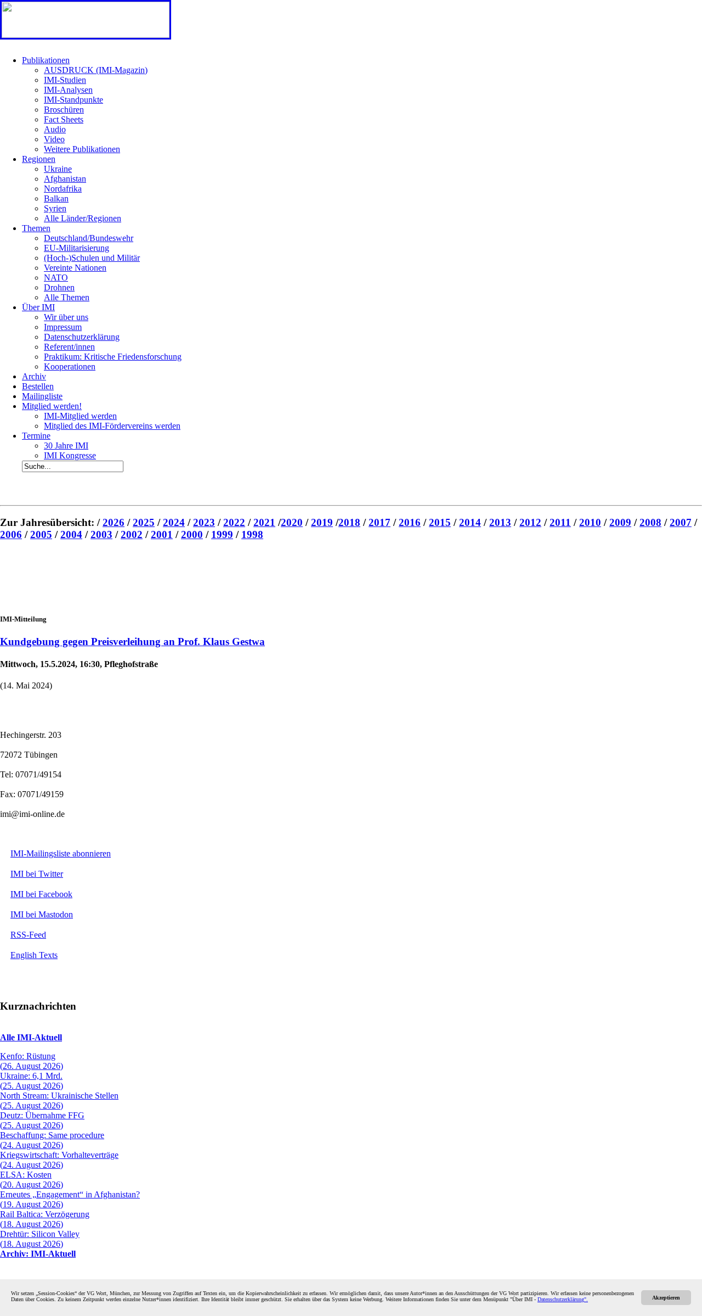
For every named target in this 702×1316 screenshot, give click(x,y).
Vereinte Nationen (75, 267)
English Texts (34, 955)
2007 (681, 522)
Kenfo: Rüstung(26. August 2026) (31, 1061)
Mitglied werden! (52, 406)
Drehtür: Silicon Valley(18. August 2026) (40, 1238)
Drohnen (59, 287)
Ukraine (58, 168)
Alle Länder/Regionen (82, 218)
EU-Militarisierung (76, 248)
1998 (252, 534)
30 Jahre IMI (66, 445)
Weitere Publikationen (82, 149)
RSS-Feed (28, 934)
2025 (144, 522)
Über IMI (38, 307)
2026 (113, 522)
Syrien (55, 208)
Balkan (56, 198)
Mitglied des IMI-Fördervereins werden (112, 425)
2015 (440, 522)
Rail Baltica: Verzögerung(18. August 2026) (44, 1219)
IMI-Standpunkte (73, 99)
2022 (234, 522)
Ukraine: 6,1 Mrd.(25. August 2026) (31, 1080)
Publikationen (46, 60)
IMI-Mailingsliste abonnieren (60, 853)
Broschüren (64, 109)
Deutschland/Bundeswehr (88, 238)
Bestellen (38, 386)
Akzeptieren (666, 1298)
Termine (36, 435)
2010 (590, 522)
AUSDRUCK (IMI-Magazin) (96, 70)
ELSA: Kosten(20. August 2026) (31, 1179)
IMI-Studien (65, 80)
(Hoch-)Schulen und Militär (92, 257)
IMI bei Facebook (41, 894)
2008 (650, 522)
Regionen (38, 159)
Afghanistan (65, 178)
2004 (71, 534)
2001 (162, 534)
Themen (36, 228)
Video (54, 139)
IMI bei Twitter (36, 873)
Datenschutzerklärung (82, 336)
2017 (379, 522)
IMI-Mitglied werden (80, 416)
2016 (410, 522)
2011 (560, 522)
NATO (56, 277)
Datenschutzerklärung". (562, 1299)
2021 (264, 522)
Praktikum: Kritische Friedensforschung (113, 356)
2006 (11, 534)
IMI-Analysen (68, 89)
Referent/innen (69, 346)
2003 (101, 534)
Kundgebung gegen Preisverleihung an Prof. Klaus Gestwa (132, 641)
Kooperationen (69, 366)
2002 (132, 534)
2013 (500, 522)
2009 (620, 522)
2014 (470, 522)
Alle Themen (66, 297)
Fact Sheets (63, 119)
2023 (204, 522)
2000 (192, 534)
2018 (349, 522)
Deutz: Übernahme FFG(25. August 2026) (42, 1120)
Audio (55, 129)
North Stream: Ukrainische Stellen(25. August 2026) (59, 1100)
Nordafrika (63, 188)
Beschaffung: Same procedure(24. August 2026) (52, 1140)
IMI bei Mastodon (41, 914)
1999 (222, 534)
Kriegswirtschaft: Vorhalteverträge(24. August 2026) (59, 1159)
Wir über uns (66, 317)
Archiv (34, 376)
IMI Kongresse (70, 455)
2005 (41, 534)
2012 (530, 522)
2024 (174, 522)
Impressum (63, 327)
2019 (322, 522)
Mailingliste (42, 396)
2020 (292, 522)
